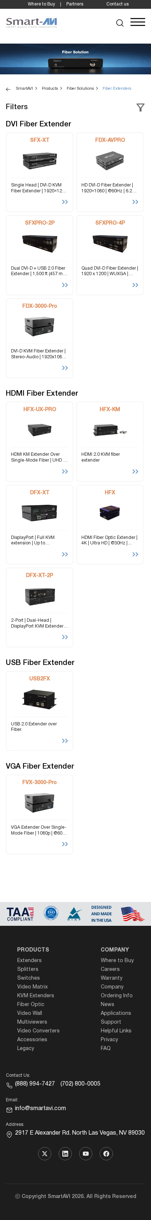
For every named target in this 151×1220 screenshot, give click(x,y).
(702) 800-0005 (80, 1084)
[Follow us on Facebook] (106, 1153)
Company (115, 950)
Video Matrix (32, 987)
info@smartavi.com (40, 1108)
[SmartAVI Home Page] (31, 23)
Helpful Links (116, 1031)
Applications (116, 1013)
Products (33, 950)
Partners (74, 4)
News (107, 1004)
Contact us (117, 4)
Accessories (32, 1040)
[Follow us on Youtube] (85, 1153)
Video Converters (38, 1031)
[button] (120, 22)
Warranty (111, 978)
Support (111, 1022)
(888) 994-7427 (35, 1084)
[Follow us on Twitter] (44, 1153)
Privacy (109, 1040)
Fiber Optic (30, 1004)
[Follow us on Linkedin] (65, 1153)
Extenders (29, 960)
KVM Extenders (35, 996)
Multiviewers (32, 1022)
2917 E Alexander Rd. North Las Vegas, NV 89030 (80, 1133)
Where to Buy (41, 4)
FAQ (106, 1048)
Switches (28, 978)
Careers (110, 969)
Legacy (25, 1048)
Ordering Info (117, 996)
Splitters (27, 969)
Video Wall (29, 1013)
